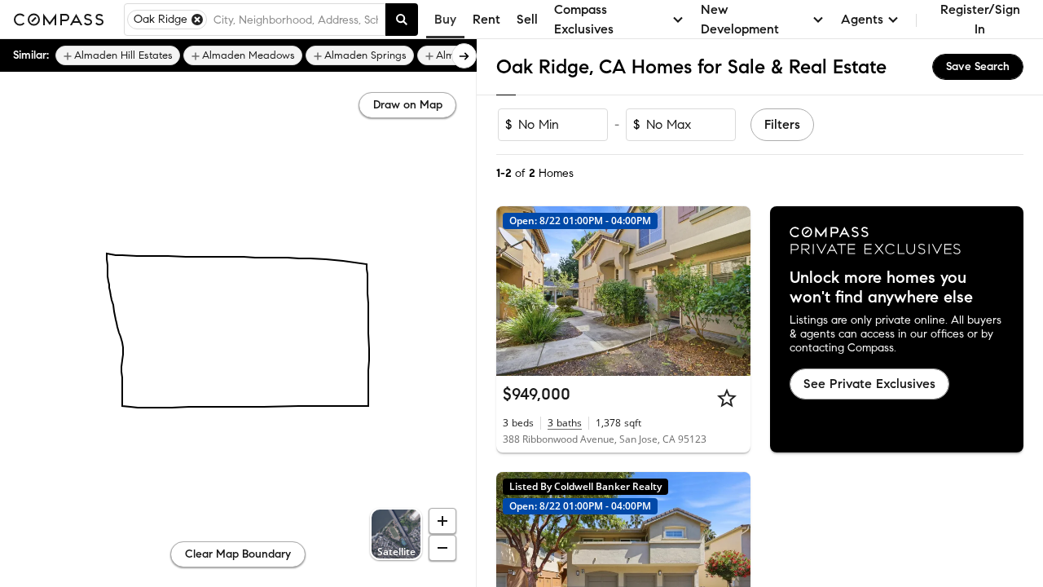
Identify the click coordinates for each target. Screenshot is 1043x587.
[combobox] (296, 19)
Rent (486, 19)
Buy (445, 19)
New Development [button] (740, 19)
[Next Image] (731, 291)
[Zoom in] (442, 521)
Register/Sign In (980, 19)
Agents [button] (862, 19)
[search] (401, 19)
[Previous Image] (516, 291)
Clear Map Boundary (238, 554)
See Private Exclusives (869, 383)
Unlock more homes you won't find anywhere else (881, 287)
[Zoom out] (442, 548)
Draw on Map (407, 105)
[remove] (197, 19)
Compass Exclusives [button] (584, 19)
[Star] (727, 397)
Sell (527, 19)
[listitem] (117, 55)
